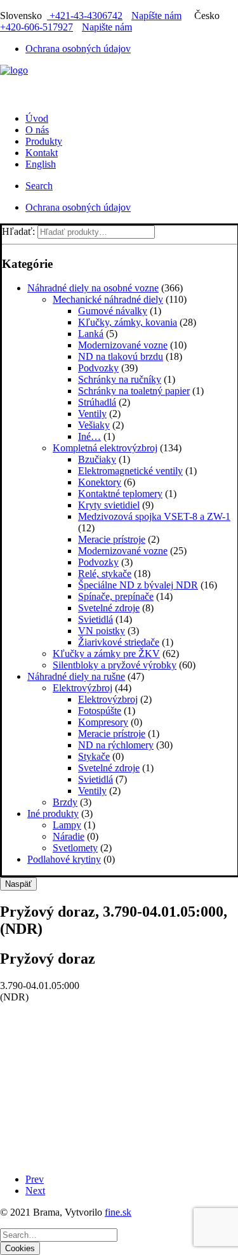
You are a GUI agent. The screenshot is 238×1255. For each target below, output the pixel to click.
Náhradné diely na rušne (76, 676)
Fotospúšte (99, 710)
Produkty (43, 141)
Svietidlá (95, 619)
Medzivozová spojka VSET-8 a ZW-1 (154, 516)
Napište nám (107, 27)
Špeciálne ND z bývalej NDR (138, 585)
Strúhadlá (97, 402)
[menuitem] (131, 49)
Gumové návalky (112, 310)
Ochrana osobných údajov (78, 48)
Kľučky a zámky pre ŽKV (106, 653)
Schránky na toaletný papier (134, 390)
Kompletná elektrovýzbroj (105, 447)
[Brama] (119, 84)
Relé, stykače (104, 573)
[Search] (58, 1234)
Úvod (36, 118)
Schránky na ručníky (119, 379)
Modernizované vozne (123, 345)
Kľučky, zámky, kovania (127, 322)
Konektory (99, 482)
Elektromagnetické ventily (130, 470)
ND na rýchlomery (116, 745)
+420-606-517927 (36, 27)
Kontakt (41, 152)
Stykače (94, 756)
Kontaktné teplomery (120, 493)
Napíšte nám (156, 15)
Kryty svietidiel (109, 505)
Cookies (20, 1248)
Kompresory (103, 722)
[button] (39, 185)
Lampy (67, 825)
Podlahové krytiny (64, 859)
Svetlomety (75, 847)
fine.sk (118, 1212)
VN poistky (101, 630)
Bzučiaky (97, 459)
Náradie (68, 836)
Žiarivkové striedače (118, 642)
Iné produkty (53, 813)
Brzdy (65, 802)
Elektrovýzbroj (82, 687)
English (40, 164)
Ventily (92, 413)
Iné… (89, 436)
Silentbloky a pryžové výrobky (114, 665)
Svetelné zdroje (109, 607)
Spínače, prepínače (116, 596)
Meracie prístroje (111, 539)
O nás (37, 129)
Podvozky (98, 367)
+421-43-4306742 (84, 15)
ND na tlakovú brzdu (120, 356)
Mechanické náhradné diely (108, 299)
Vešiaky (94, 425)
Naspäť (18, 884)
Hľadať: (18, 231)
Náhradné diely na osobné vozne (93, 287)
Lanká (90, 333)
